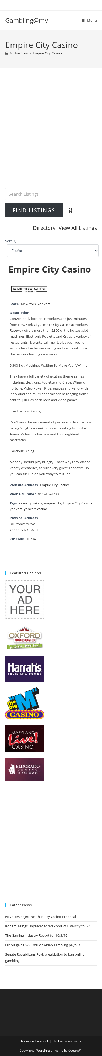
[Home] (7, 53)
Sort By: (11, 241)
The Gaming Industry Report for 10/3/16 (36, 935)
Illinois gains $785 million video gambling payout (42, 945)
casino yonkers (30, 503)
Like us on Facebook (34, 1041)
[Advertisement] (51, 134)
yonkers (16, 509)
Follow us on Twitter (68, 1041)
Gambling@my (26, 20)
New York (28, 304)
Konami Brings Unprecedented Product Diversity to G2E (48, 926)
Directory (44, 227)
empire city (52, 503)
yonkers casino (35, 509)
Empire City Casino (47, 53)
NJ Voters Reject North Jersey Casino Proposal (40, 916)
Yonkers (44, 304)
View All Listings (78, 227)
